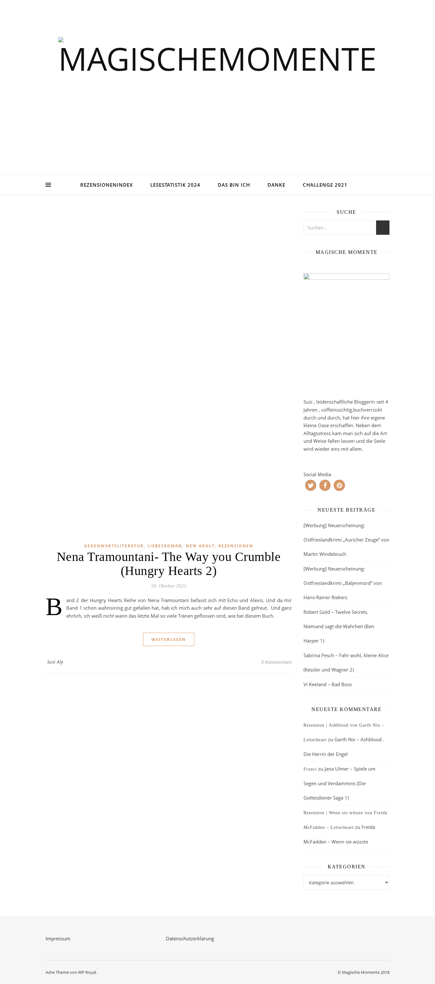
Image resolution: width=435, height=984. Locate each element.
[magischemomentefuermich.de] (217, 95)
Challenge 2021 (325, 185)
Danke (276, 185)
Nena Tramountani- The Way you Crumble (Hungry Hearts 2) (169, 563)
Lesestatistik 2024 (175, 185)
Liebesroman (164, 546)
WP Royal (87, 972)
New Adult (200, 546)
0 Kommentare (276, 662)
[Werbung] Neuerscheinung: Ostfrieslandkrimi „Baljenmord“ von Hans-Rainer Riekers (342, 582)
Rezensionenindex (106, 185)
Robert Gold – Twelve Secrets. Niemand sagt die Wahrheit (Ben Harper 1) (338, 626)
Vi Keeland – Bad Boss (327, 684)
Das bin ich (234, 185)
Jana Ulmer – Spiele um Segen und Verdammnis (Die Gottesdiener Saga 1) (339, 783)
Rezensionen (235, 546)
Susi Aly (55, 662)
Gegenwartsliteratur (114, 546)
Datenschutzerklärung (190, 938)
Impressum (58, 938)
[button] (310, 485)
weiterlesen (168, 639)
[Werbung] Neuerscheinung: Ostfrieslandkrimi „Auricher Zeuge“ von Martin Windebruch (346, 539)
